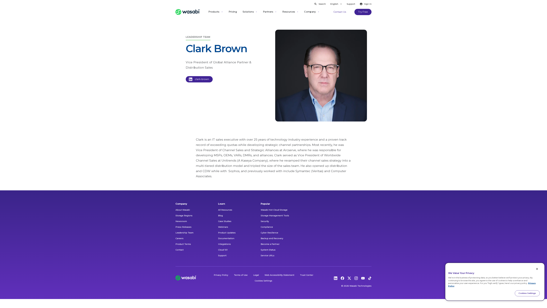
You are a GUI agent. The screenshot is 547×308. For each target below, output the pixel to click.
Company (310, 11)
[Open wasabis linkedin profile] (335, 278)
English (334, 4)
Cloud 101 (223, 250)
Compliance (267, 227)
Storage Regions (183, 215)
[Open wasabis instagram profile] (356, 278)
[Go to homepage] (187, 12)
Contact (179, 250)
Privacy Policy (221, 275)
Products (214, 11)
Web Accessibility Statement (279, 275)
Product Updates (227, 232)
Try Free (363, 12)
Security (265, 221)
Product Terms (183, 244)
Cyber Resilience (269, 232)
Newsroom (181, 221)
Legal (256, 275)
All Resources (225, 210)
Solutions (248, 11)
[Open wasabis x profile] (349, 278)
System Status (268, 250)
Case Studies (224, 221)
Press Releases (183, 227)
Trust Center (306, 275)
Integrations (224, 244)
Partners (268, 11)
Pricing (233, 11)
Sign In (368, 4)
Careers (179, 238)
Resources (288, 11)
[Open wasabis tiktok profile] (370, 278)
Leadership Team (184, 232)
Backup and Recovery (272, 238)
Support (351, 4)
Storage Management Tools (275, 215)
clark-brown (202, 79)
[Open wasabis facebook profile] (342, 278)
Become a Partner (270, 244)
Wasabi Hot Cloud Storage (274, 210)
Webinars (223, 227)
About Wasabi (182, 210)
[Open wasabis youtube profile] (363, 278)
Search (322, 4)
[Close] (537, 269)
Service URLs (267, 255)
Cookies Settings (263, 280)
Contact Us (339, 12)
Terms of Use (241, 275)
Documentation (226, 238)
